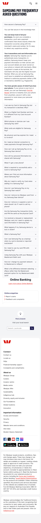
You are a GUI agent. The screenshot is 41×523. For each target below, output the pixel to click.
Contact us (7, 355)
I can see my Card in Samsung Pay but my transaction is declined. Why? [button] (18, 106)
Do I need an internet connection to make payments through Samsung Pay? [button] (18, 143)
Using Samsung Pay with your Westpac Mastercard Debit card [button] (18, 256)
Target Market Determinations (26, 478)
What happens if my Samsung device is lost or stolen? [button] (18, 228)
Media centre (8, 385)
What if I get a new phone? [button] (14, 163)
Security (6, 419)
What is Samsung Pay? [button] (12, 234)
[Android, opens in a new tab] (9, 445)
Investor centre (8, 382)
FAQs (5, 361)
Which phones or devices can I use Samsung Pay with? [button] (16, 122)
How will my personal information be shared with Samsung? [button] (17, 157)
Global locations (9, 405)
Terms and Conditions (26, 476)
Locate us (6, 358)
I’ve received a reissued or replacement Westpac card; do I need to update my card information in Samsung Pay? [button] (18, 220)
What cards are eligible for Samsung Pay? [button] (17, 129)
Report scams (11, 296)
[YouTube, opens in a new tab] (13, 439)
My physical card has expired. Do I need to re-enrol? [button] (18, 136)
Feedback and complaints (15, 299)
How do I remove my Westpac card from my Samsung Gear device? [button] (19, 196)
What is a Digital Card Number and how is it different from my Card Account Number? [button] (18, 114)
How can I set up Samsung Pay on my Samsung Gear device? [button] (18, 150)
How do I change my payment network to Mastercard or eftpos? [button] (18, 263)
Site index (6, 429)
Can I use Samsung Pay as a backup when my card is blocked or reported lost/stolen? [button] (17, 241)
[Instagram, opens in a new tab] (21, 439)
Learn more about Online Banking (20, 283)
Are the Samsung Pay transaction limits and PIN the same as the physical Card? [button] (18, 212)
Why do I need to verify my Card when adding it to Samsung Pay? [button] (18, 182)
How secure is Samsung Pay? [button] (15, 24)
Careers (6, 379)
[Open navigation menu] (36, 3)
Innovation (7, 408)
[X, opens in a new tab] (9, 439)
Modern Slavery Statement (12, 432)
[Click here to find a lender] (32, 328)
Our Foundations (9, 402)
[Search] (30, 3)
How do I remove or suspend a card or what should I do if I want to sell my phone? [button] (18, 204)
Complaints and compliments (13, 368)
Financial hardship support (12, 365)
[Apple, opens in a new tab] (23, 445)
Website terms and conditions (14, 425)
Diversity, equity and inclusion (14, 398)
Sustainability (8, 392)
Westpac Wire (8, 388)
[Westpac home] (5, 3)
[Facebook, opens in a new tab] (4, 439)
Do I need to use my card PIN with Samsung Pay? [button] (16, 249)
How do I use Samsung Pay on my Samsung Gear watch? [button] (16, 189)
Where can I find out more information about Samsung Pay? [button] (18, 175)
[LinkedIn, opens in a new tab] (17, 439)
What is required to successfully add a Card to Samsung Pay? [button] (18, 168)
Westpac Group (8, 375)
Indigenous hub (8, 395)
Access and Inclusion (10, 416)
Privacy (6, 422)
